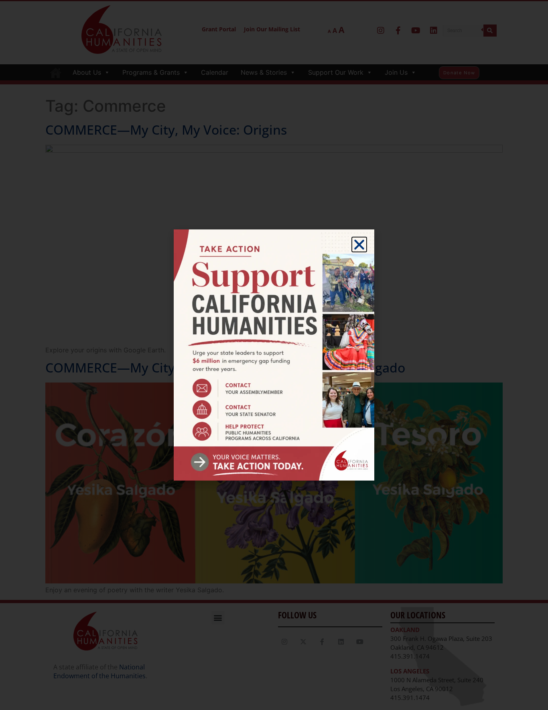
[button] (359, 244)
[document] (274, 355)
